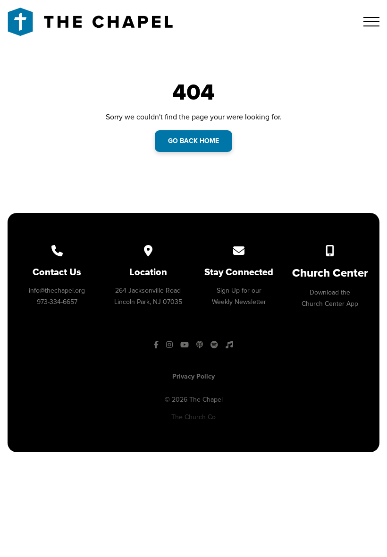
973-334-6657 (57, 302)
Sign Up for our (239, 291)
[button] (371, 22)
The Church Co (193, 417)
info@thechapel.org (57, 291)
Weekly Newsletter (239, 302)
